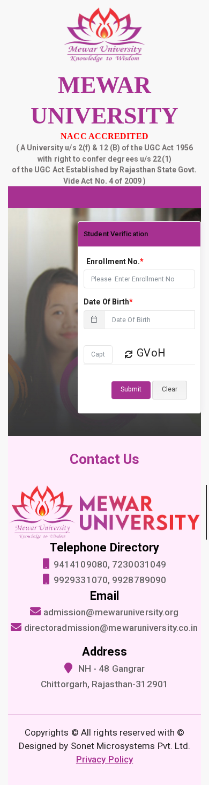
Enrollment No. (115, 261)
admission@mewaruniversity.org (110, 612)
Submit (131, 389)
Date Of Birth (108, 301)
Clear (169, 389)
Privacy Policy (104, 759)
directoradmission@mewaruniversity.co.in (111, 627)
